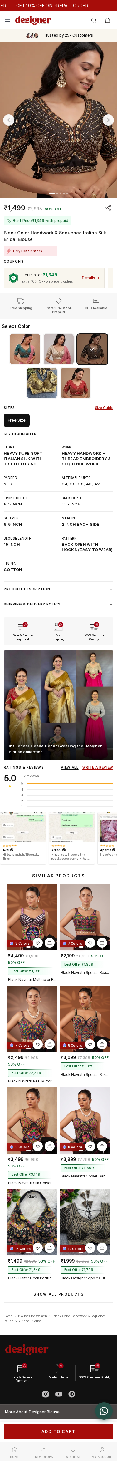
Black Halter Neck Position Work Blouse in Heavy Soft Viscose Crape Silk (32, 1278)
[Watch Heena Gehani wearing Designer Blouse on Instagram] (58, 705)
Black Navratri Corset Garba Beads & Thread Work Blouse (85, 1176)
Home (8, 1316)
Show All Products (58, 1294)
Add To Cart (58, 1431)
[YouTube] (59, 1394)
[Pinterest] (72, 1394)
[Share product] (108, 207)
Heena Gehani (45, 746)
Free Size (17, 420)
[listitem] (25, 349)
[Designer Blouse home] (33, 20)
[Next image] (108, 120)
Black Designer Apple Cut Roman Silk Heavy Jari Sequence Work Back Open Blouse (85, 1278)
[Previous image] (8, 120)
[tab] (52, 193)
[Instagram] (45, 1394)
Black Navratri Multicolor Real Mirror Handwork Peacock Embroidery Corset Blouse (32, 979)
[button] (58, 120)
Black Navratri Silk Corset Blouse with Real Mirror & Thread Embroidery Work (32, 1183)
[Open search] (94, 20)
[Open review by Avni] (23, 827)
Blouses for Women (32, 1316)
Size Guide (104, 408)
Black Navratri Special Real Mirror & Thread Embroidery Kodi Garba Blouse (85, 973)
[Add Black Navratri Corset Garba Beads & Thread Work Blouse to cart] (102, 1146)
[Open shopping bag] (108, 20)
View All (69, 768)
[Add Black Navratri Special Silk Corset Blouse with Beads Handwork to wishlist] (90, 1044)
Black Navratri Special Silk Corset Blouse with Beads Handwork (85, 1074)
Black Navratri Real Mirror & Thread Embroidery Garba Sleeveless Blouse (32, 1081)
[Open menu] (7, 20)
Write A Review (97, 768)
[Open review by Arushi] (72, 827)
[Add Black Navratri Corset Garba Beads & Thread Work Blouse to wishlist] (90, 1146)
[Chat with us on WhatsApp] (104, 1411)
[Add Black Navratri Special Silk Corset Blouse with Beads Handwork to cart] (102, 1044)
